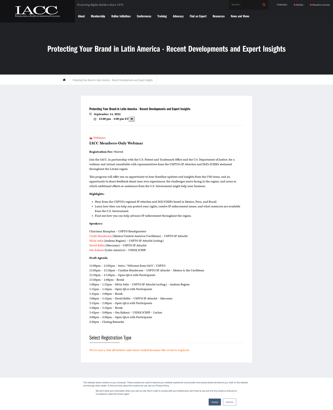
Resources (219, 16)
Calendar (282, 4)
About (81, 16)
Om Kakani (96, 250)
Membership (98, 16)
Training (162, 16)
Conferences (144, 16)
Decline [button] (229, 401)
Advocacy (178, 16)
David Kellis (97, 245)
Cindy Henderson (100, 236)
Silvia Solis (96, 241)
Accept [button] (215, 401)
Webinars (99, 138)
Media (299, 4)
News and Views (240, 16)
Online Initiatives (121, 16)
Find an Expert (198, 16)
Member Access (321, 4)
